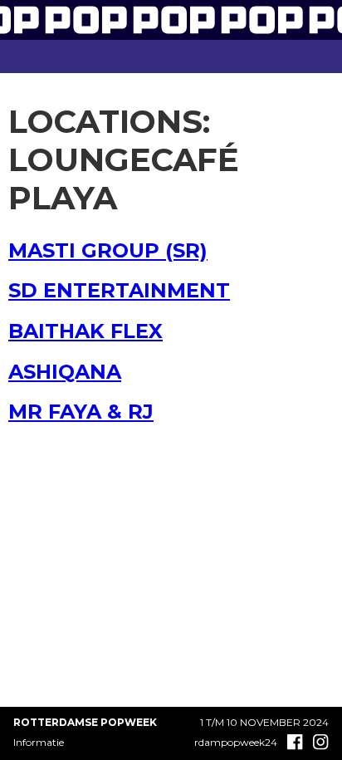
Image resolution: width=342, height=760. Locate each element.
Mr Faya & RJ (81, 412)
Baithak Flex (85, 331)
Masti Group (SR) (108, 250)
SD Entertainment (119, 290)
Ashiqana (64, 372)
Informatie (38, 742)
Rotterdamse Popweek (85, 722)
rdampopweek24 (235, 742)
